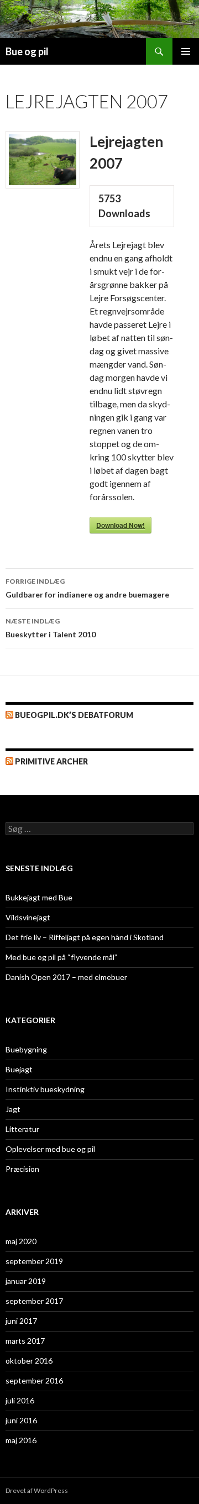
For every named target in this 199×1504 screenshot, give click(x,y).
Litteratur (22, 1129)
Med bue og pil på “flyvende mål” (61, 957)
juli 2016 (20, 1400)
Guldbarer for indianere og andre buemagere (87, 588)
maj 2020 (21, 1241)
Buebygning (26, 1049)
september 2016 (34, 1380)
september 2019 (34, 1261)
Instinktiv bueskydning (45, 1089)
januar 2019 (26, 1281)
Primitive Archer (51, 761)
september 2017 (34, 1301)
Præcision (22, 1168)
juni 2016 (21, 1420)
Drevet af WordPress (37, 1490)
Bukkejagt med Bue (39, 897)
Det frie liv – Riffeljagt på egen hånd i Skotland (85, 937)
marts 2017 (25, 1340)
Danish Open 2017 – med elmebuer (66, 977)
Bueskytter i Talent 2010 (51, 628)
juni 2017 (21, 1320)
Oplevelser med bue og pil (50, 1149)
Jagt (13, 1109)
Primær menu (185, 51)
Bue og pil (27, 51)
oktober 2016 (29, 1360)
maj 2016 (21, 1440)
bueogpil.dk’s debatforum (74, 715)
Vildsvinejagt (28, 917)
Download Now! (120, 525)
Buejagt (19, 1069)
